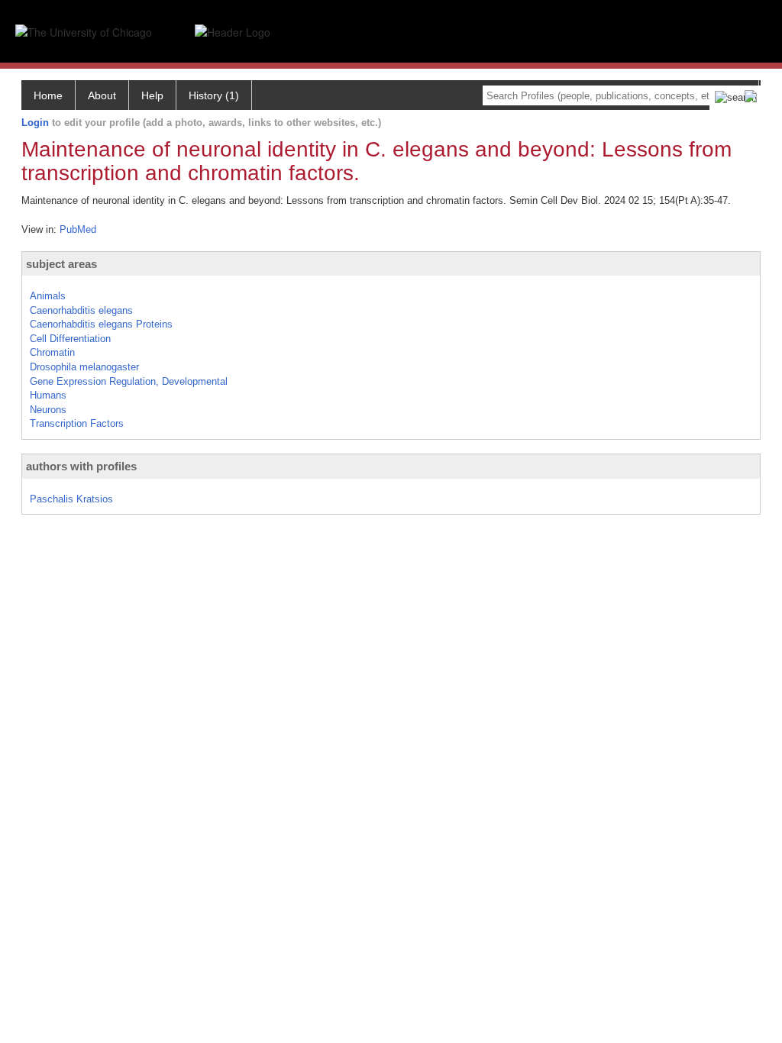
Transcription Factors (77, 423)
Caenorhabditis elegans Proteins (101, 324)
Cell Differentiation (70, 338)
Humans (48, 395)
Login (35, 122)
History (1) (214, 95)
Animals (48, 296)
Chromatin (52, 352)
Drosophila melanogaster (84, 367)
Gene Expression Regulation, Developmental (129, 381)
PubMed (78, 229)
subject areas (61, 263)
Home (48, 95)
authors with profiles (81, 466)
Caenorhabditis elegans (81, 310)
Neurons (48, 409)
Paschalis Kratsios (71, 499)
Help (152, 95)
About (102, 95)
